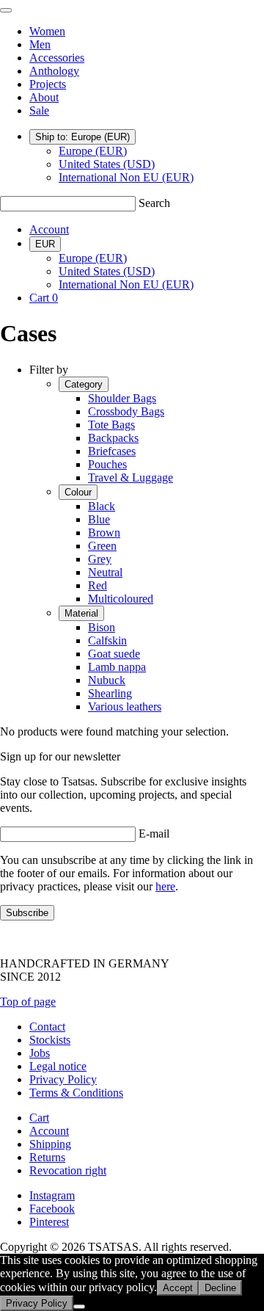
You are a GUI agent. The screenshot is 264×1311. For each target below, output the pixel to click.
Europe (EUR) (93, 151)
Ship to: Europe (82, 136)
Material (81, 613)
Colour (78, 492)
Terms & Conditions (76, 1092)
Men (40, 44)
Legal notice (58, 1066)
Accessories (56, 57)
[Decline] (79, 1306)
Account (49, 229)
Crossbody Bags (126, 411)
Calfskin (107, 640)
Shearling (110, 693)
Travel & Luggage (130, 477)
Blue (99, 519)
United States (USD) (107, 164)
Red (97, 585)
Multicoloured (120, 598)
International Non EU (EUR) (126, 177)
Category (84, 384)
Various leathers (124, 706)
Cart (39, 1117)
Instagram (52, 1195)
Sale (39, 110)
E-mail (154, 833)
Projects (47, 84)
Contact (47, 1026)
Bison (101, 627)
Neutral (105, 572)
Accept (178, 1287)
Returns (47, 1157)
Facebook (52, 1208)
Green (102, 546)
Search (154, 203)
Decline (220, 1287)
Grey (99, 559)
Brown (104, 532)
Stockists (49, 1040)
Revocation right (67, 1170)
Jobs (39, 1053)
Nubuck (106, 680)
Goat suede (114, 653)
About (44, 97)
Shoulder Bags (122, 398)
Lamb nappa (117, 667)
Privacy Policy (63, 1079)
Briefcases (112, 451)
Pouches (107, 464)
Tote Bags (111, 424)
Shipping (50, 1144)
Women (47, 31)
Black (101, 506)
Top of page (28, 1001)
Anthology (54, 71)
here (165, 886)
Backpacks (113, 438)
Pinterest (49, 1222)
